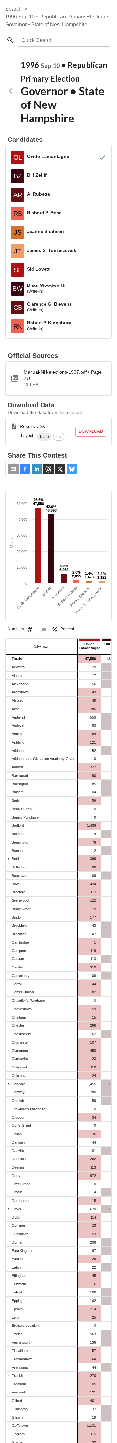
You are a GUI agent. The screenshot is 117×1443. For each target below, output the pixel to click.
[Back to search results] (11, 90)
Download (91, 431)
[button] (44, 437)
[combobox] (63, 40)
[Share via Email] (13, 469)
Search (13, 9)
